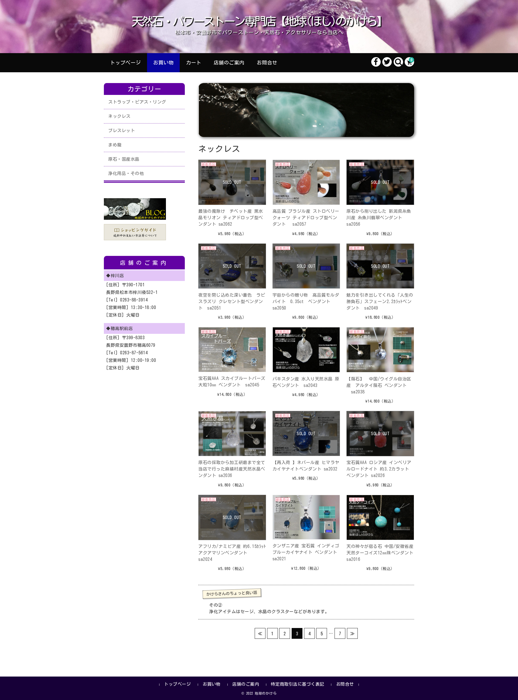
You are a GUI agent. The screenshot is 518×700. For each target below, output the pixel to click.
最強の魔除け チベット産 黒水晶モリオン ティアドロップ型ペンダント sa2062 (230, 217)
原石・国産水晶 (123, 159)
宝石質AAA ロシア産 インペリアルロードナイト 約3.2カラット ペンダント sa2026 (378, 469)
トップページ (125, 62)
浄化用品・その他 (126, 173)
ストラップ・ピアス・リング (137, 102)
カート (193, 62)
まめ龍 (115, 145)
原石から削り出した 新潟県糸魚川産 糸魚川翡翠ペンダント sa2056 (378, 217)
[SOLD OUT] (232, 202)
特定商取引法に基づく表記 (297, 684)
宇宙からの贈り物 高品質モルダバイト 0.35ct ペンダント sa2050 (305, 301)
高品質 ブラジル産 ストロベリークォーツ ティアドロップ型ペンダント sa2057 (305, 217)
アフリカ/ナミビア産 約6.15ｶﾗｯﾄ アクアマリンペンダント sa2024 (232, 552)
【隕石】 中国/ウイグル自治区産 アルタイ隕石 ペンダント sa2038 (378, 385)
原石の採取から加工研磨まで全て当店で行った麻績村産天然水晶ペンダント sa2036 (231, 469)
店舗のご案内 (229, 62)
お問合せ (267, 62)
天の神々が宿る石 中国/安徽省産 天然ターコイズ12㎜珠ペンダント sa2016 (382, 552)
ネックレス (119, 116)
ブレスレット (121, 130)
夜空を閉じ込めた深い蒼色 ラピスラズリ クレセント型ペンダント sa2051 (231, 301)
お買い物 (163, 62)
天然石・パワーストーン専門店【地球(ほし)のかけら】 (259, 21)
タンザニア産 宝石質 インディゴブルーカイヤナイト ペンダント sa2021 (307, 552)
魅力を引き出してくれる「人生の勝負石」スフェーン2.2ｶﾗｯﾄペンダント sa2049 (379, 301)
